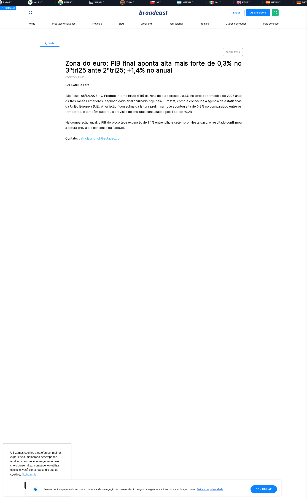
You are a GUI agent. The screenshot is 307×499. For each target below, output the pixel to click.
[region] (153, 488)
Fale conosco (271, 23)
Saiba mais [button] (29, 474)
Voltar (52, 43)
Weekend (146, 23)
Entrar (236, 12)
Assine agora (258, 12)
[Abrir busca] (70, 12)
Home (31, 23)
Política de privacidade (210, 489)
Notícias (97, 23)
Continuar (264, 489)
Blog (121, 23)
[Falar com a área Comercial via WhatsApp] (275, 12)
